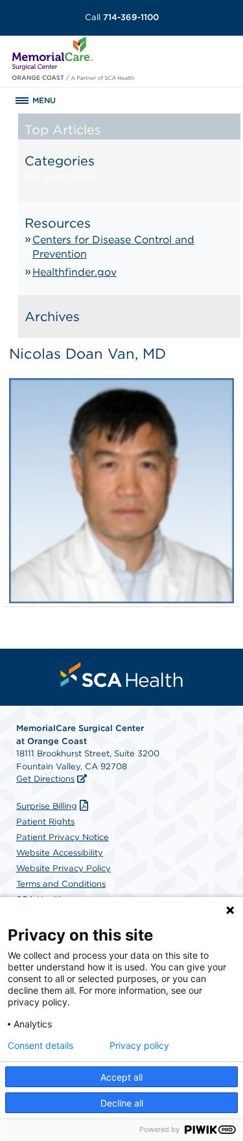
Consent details (40, 1045)
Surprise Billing (46, 806)
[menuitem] (122, 675)
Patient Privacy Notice (62, 837)
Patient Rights (45, 821)
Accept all (121, 1077)
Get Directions (45, 779)
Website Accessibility (59, 853)
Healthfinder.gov (74, 272)
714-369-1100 (122, 17)
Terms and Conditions (61, 884)
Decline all (121, 1103)
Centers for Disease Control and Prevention (113, 247)
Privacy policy (139, 1045)
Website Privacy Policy (63, 868)
